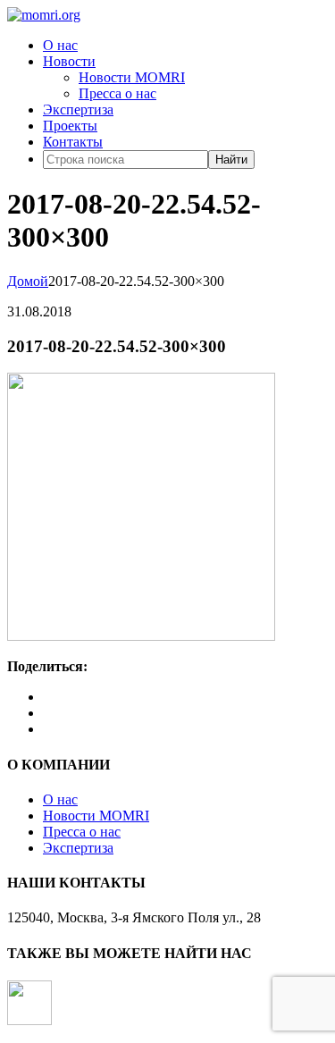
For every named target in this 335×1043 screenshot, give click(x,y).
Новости (69, 61)
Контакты (73, 141)
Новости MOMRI (132, 77)
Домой (27, 281)
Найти (231, 159)
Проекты (70, 125)
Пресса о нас (117, 93)
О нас (60, 45)
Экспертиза (78, 109)
